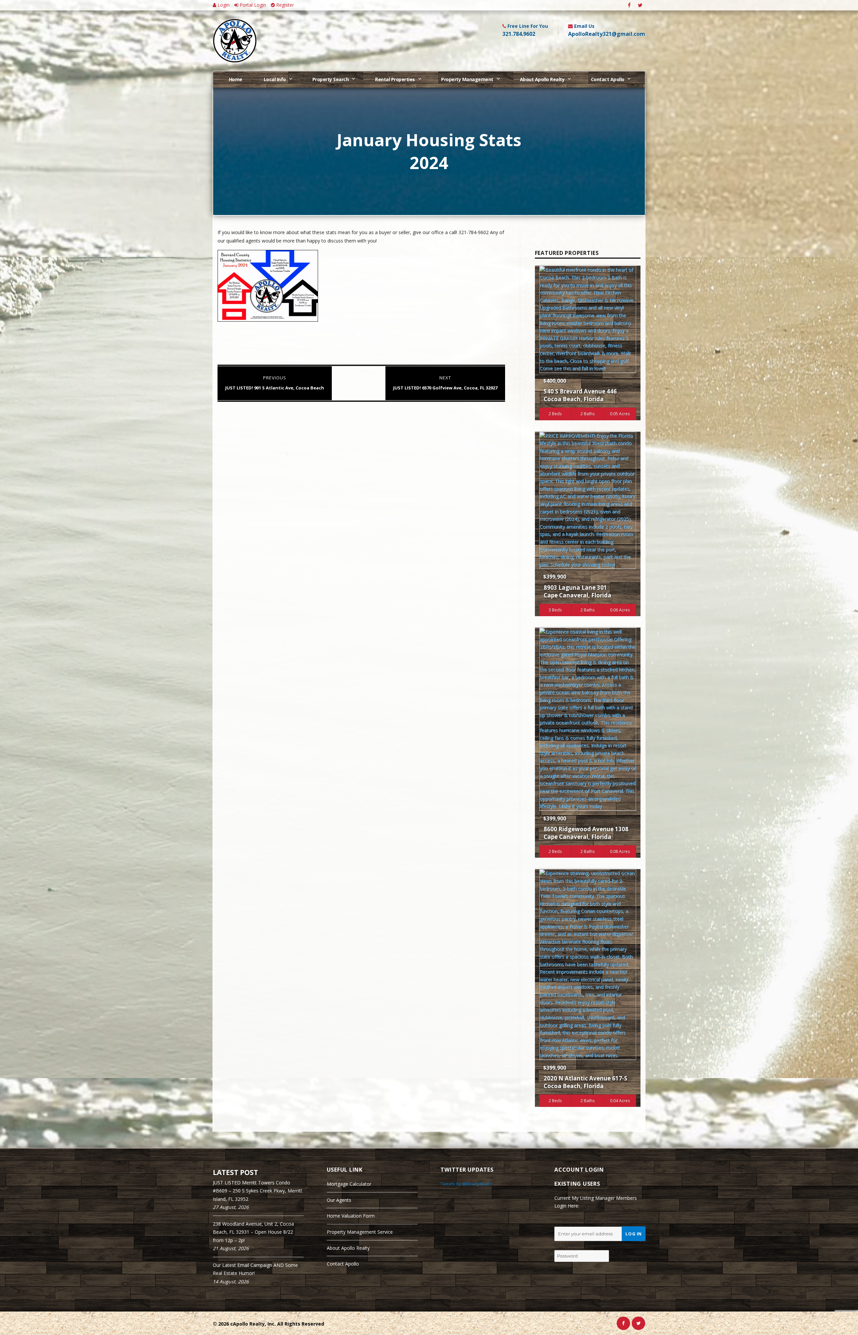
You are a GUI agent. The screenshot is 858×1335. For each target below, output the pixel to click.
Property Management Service (360, 1232)
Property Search (330, 79)
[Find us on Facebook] (629, 5)
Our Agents (339, 1200)
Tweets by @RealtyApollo (466, 1184)
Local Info (275, 79)
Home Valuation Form (351, 1216)
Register (284, 5)
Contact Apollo (607, 79)
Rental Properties (395, 79)
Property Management (467, 79)
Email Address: (571, 1221)
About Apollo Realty (542, 79)
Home (235, 79)
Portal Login (252, 5)
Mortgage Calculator (349, 1184)
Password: (566, 1244)
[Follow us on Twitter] (640, 5)
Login (223, 5)
